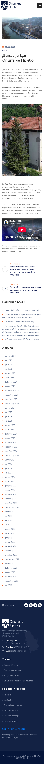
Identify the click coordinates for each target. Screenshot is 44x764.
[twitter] (35, 605)
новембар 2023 (12, 498)
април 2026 (10, 373)
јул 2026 (8, 360)
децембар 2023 (12, 494)
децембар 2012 (12, 576)
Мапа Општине (10, 721)
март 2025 (9, 429)
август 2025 (10, 408)
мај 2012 (8, 585)
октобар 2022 (11, 555)
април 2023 (10, 529)
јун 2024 (8, 468)
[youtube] (26, 605)
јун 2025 (8, 416)
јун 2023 (8, 520)
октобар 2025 (11, 399)
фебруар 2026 (11, 382)
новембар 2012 (12, 581)
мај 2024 (8, 473)
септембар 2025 (12, 403)
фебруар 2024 (11, 486)
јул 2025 (8, 412)
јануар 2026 (10, 386)
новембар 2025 (12, 395)
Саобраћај (8, 700)
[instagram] (40, 605)
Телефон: (17, 647)
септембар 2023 (12, 507)
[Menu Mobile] (39, 5)
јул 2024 (8, 464)
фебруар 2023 (11, 537)
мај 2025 (8, 421)
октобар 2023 (11, 503)
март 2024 (9, 481)
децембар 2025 (12, 390)
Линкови (8, 695)
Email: (16, 651)
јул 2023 (8, 516)
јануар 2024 (10, 490)
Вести (4, 50)
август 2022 (10, 563)
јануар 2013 (10, 572)
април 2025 (10, 425)
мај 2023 (8, 524)
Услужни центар (11, 675)
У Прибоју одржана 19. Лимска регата (22, 339)
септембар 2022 (12, 559)
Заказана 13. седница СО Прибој (19, 321)
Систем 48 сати (11, 665)
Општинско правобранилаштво (18, 681)
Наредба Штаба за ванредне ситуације (22, 310)
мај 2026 (8, 369)
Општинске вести (13, 729)
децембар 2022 (12, 546)
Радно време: (11, 641)
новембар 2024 (12, 447)
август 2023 (10, 511)
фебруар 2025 (11, 434)
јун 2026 (8, 364)
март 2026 (9, 377)
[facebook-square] (31, 605)
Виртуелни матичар (13, 670)
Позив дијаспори (12, 715)
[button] (5, 139)
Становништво (11, 710)
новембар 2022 (12, 550)
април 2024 (10, 477)
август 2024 (10, 460)
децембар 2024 (12, 442)
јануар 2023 (10, 542)
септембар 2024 (12, 455)
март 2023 (9, 533)
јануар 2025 (10, 438)
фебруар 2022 (11, 568)
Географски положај (13, 705)
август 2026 (10, 356)
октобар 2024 (11, 451)
